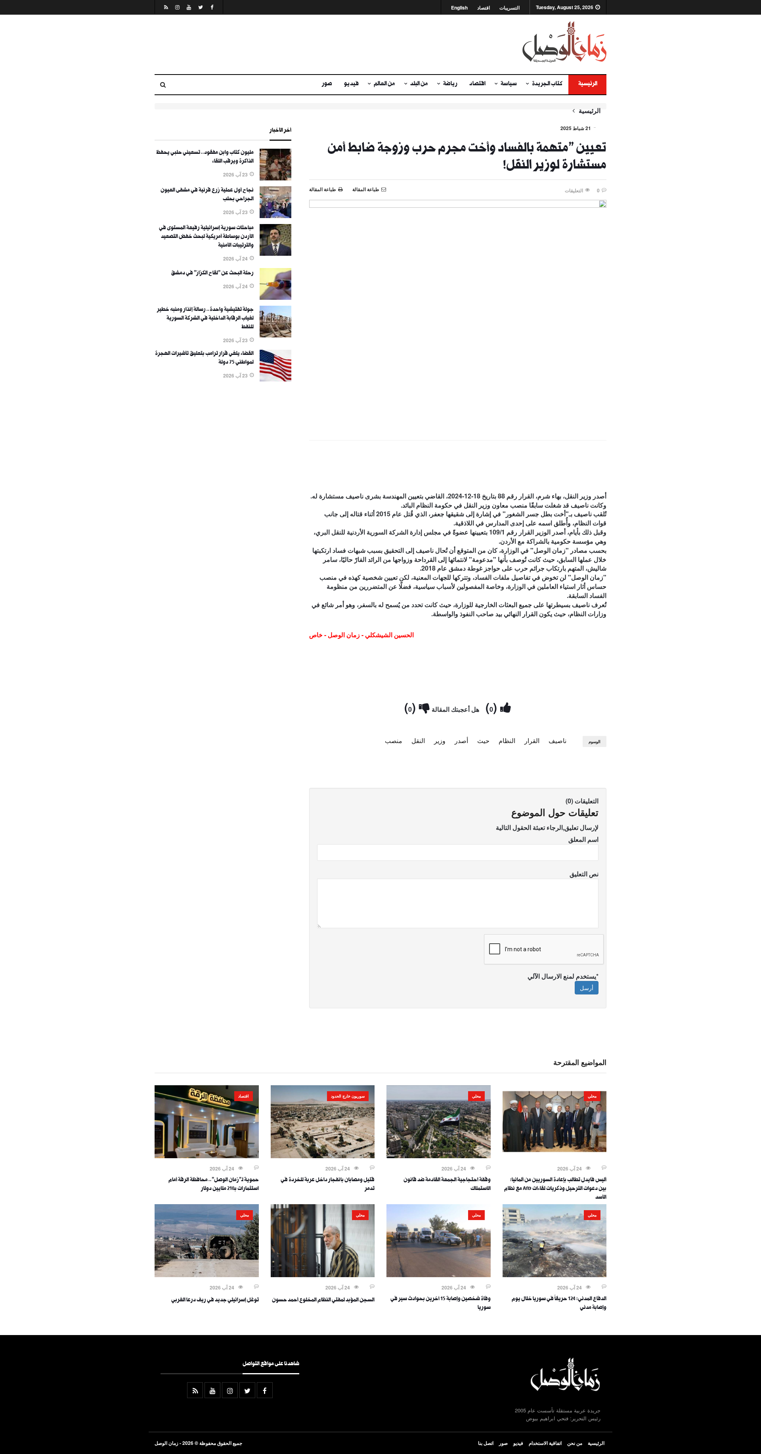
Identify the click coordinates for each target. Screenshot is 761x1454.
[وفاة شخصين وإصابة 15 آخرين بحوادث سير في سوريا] (438, 1275)
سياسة (509, 84)
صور (327, 84)
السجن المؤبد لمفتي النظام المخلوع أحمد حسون (323, 1301)
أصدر (461, 740)
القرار (531, 740)
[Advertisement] (303, 44)
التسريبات (509, 8)
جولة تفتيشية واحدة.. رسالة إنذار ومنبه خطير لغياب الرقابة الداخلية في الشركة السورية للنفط (205, 318)
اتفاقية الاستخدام (545, 1442)
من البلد (419, 84)
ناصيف (557, 740)
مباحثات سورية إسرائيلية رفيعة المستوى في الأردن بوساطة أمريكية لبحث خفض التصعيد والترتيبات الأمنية (206, 237)
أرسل (586, 988)
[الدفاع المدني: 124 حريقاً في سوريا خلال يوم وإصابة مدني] (555, 1275)
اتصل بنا (485, 1442)
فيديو (351, 84)
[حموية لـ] (207, 1156)
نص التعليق (584, 873)
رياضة (450, 84)
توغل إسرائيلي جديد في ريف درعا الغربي (215, 1301)
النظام (507, 740)
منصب (393, 740)
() (493, 706)
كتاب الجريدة (547, 84)
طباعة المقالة (322, 189)
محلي (592, 1096)
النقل (418, 740)
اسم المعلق (583, 839)
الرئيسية (587, 84)
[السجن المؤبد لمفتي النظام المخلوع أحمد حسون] (323, 1275)
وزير (440, 740)
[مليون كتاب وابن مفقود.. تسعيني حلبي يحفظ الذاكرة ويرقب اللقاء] (275, 178)
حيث (483, 740)
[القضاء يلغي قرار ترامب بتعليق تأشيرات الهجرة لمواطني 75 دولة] (275, 379)
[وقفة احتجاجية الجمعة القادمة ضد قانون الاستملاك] (438, 1156)
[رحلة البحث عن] (275, 297)
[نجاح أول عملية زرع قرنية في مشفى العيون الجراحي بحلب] (275, 216)
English (459, 8)
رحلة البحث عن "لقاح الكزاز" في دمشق (212, 274)
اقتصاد (483, 8)
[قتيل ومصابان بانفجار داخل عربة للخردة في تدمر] (323, 1156)
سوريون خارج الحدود (348, 1096)
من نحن (574, 1442)
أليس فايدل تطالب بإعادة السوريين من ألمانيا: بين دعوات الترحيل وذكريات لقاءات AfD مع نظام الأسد (555, 1189)
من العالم (384, 84)
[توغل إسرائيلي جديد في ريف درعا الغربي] (207, 1275)
